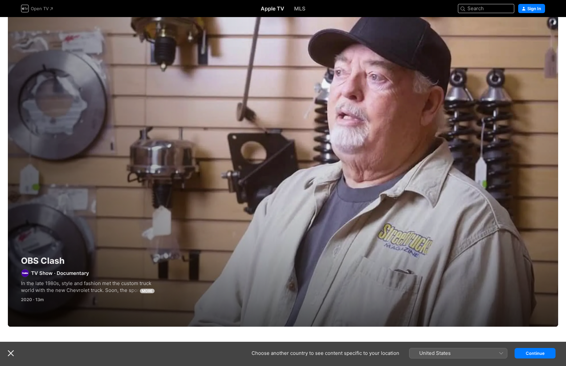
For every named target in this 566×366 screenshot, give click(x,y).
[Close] (11, 353)
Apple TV (272, 8)
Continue (535, 353)
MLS (299, 8)
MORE (147, 291)
